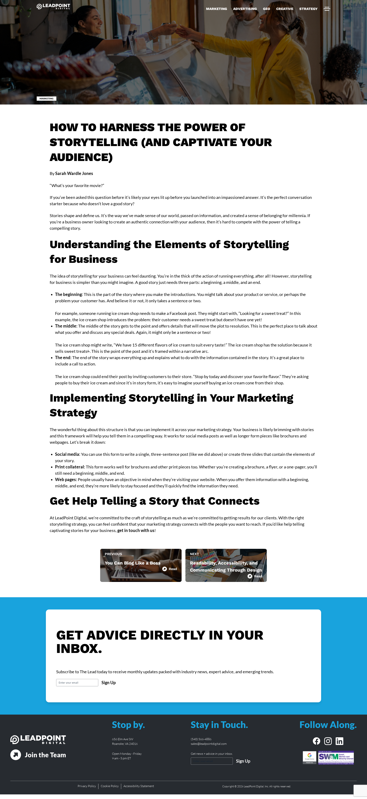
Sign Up (108, 682)
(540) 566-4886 (201, 739)
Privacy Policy (87, 786)
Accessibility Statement (138, 786)
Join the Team (45, 754)
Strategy (308, 9)
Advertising (245, 9)
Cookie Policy (110, 786)
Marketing (216, 9)
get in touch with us (135, 530)
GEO (266, 9)
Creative (284, 9)
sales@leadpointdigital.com (209, 744)
